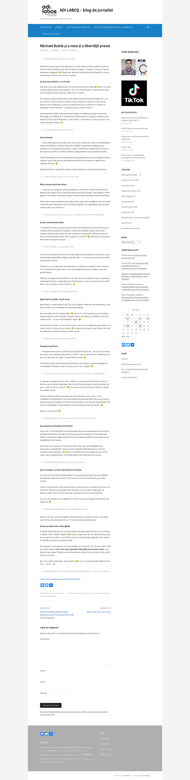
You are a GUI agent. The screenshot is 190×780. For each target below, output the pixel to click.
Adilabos (55, 50)
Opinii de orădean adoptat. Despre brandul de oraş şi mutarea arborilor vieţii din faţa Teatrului (57, 614)
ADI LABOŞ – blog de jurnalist (86, 10)
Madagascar (44, 755)
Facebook (52, 750)
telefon (86, 759)
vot (59, 762)
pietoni (57, 759)
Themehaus (145, 776)
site (104, 593)
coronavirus (126, 185)
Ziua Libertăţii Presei (48, 596)
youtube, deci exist (129, 228)
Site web (43, 693)
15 (128, 326)
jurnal (80, 593)
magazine (56, 755)
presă (66, 759)
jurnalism (80, 751)
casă (50, 747)
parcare (43, 759)
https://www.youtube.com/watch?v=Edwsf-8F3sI (60, 579)
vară (48, 762)
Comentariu (45, 639)
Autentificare (105, 738)
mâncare (71, 755)
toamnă (42, 762)
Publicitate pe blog (50, 34)
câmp (91, 747)
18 (140, 326)
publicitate (125, 212)
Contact (59, 27)
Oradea (87, 754)
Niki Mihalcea (78, 755)
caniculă (46, 747)
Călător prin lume (128, 180)
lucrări (85, 751)
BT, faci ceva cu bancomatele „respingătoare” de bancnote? (133, 156)
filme (57, 751)
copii (60, 748)
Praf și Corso (126, 147)
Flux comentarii (106, 749)
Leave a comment (69, 50)
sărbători (80, 759)
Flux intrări (104, 744)
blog (42, 747)
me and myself (58, 593)
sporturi (124, 223)
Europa (46, 751)
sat (76, 758)
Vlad (56, 762)
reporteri (98, 593)
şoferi (62, 762)
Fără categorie (127, 196)
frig (66, 751)
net (92, 593)
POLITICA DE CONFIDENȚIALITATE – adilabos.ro (113, 27)
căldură (42, 751)
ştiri (108, 593)
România (71, 759)
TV (46, 762)
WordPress (127, 776)
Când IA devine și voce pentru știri (134, 128)
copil (65, 747)
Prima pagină (45, 27)
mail (88, 593)
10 (136, 322)
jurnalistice (47, 593)
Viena (53, 762)
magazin (50, 755)
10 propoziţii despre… (130, 175)
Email (43, 682)
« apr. (123, 336)
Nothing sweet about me (78, 27)
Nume (43, 671)
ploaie (61, 759)
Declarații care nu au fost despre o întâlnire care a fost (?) (134, 119)
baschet (73, 593)
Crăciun (80, 747)
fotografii (61, 751)
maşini (62, 755)
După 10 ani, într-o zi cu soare (99, 611)
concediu (56, 747)
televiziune (92, 759)
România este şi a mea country (133, 217)
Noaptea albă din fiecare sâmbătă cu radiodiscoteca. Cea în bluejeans (134, 266)
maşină (66, 755)
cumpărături (86, 748)
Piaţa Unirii (50, 759)
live (84, 593)
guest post (70, 751)
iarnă (75, 750)
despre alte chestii (128, 191)
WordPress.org (106, 754)
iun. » (128, 336)
